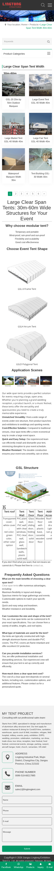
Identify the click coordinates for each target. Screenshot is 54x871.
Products (34, 24)
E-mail (49, 867)
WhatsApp (18, 867)
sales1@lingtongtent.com (27, 789)
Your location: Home (17, 24)
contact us (38, 565)
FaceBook (6, 867)
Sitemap (39, 861)
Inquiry (41, 867)
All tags (47, 861)
